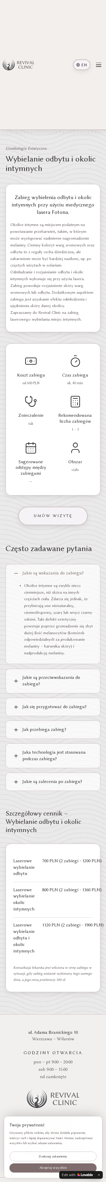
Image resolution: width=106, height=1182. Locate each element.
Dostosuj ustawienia (53, 1156)
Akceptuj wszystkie (53, 1168)
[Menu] (98, 65)
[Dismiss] (98, 1174)
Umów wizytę (53, 515)
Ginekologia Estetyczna (26, 148)
